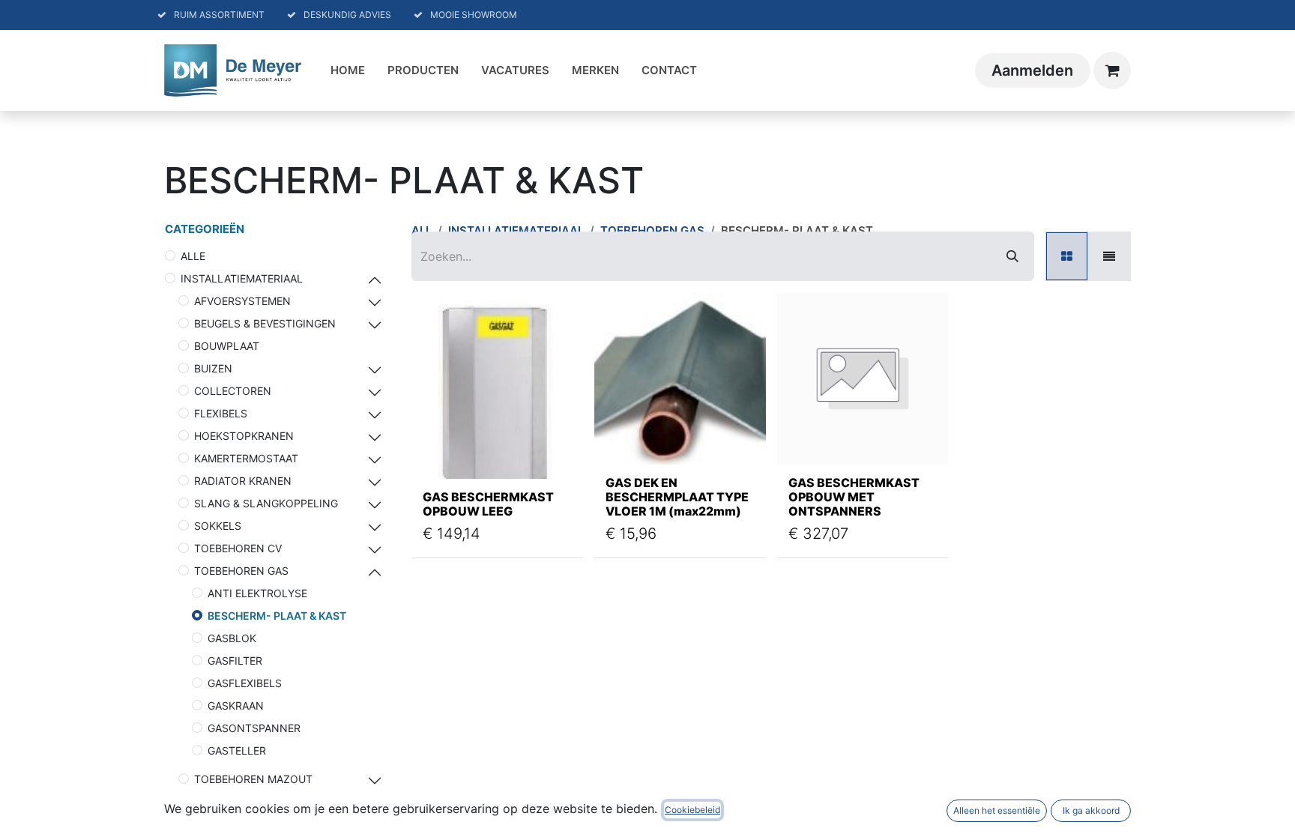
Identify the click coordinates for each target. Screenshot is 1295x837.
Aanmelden (1032, 70)
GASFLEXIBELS (245, 683)
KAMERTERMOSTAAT (246, 458)
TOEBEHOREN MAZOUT (253, 779)
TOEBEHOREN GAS (241, 570)
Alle (193, 256)
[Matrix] (1066, 256)
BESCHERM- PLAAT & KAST (277, 615)
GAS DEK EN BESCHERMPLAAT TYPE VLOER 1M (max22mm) (677, 497)
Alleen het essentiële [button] (996, 810)
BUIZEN (213, 368)
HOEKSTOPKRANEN (244, 435)
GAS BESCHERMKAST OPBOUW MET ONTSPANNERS (854, 497)
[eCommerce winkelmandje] (1112, 70)
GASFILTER (235, 660)
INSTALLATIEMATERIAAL (242, 278)
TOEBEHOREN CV (238, 548)
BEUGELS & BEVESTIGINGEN (265, 323)
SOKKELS (217, 525)
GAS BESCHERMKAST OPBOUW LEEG (488, 504)
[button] (440, 448)
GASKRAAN (236, 705)
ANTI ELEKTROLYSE (257, 593)
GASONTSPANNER (254, 728)
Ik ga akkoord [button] (1091, 810)
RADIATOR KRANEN (243, 480)
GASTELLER (237, 750)
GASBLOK (232, 638)
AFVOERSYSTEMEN (242, 300)
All (421, 230)
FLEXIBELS (220, 413)
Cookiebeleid (692, 809)
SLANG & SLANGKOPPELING (266, 503)
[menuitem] (347, 70)
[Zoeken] (1012, 256)
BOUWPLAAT (226, 345)
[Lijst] (1109, 256)
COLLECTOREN (232, 390)
